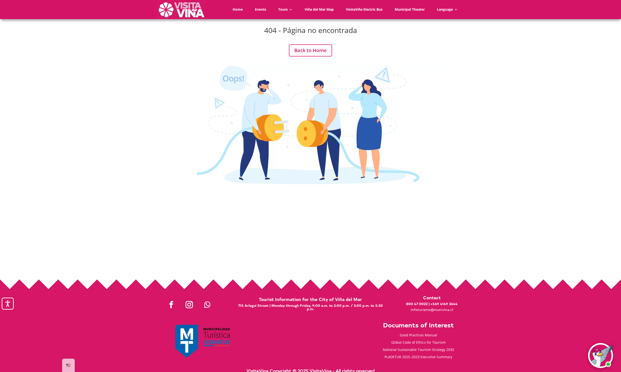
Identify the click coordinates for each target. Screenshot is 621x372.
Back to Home (310, 50)
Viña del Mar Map (319, 9)
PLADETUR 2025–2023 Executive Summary (418, 357)
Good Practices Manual (418, 335)
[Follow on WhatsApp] (207, 304)
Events (260, 9)
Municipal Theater (410, 9)
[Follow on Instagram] (189, 304)
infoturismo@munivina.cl (432, 309)
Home (238, 9)
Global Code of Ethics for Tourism (418, 343)
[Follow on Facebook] (171, 304)
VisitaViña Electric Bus (364, 9)
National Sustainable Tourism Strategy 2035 (418, 350)
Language (445, 9)
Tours (283, 9)
